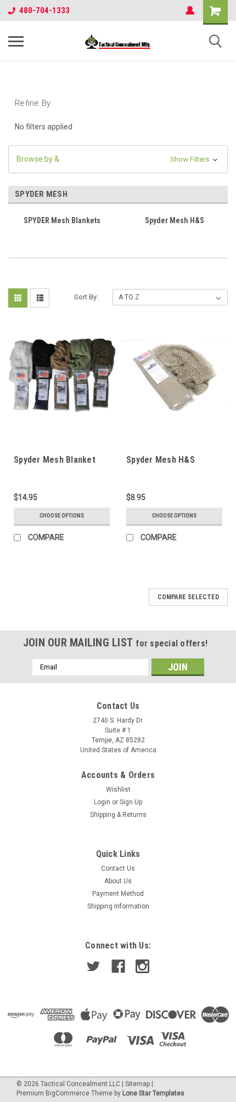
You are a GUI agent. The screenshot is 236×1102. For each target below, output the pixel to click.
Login (102, 802)
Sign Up (131, 802)
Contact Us (118, 868)
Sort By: (86, 297)
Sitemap (137, 1084)
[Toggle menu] (16, 41)
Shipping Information (118, 906)
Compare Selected (188, 597)
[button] (118, 159)
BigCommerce (67, 1093)
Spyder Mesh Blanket (54, 460)
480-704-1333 (44, 10)
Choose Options (62, 516)
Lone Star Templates (153, 1093)
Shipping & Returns (118, 815)
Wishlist (118, 789)
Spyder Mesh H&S (160, 460)
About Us (118, 881)
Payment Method (118, 893)
